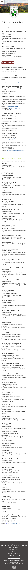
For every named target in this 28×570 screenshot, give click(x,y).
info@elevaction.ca (12, 106)
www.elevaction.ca (14, 108)
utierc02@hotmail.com (13, 523)
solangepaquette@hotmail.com (14, 139)
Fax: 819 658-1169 (14, 555)
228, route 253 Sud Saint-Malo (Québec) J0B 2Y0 (14, 549)
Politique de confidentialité (14, 558)
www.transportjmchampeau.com (15, 150)
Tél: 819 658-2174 (14, 554)
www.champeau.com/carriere (15, 82)
